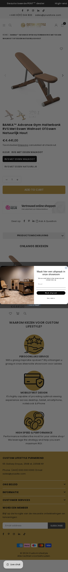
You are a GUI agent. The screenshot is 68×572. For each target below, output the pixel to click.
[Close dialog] (66, 268)
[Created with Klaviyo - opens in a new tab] (34, 305)
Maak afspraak (51, 293)
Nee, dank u (51, 298)
